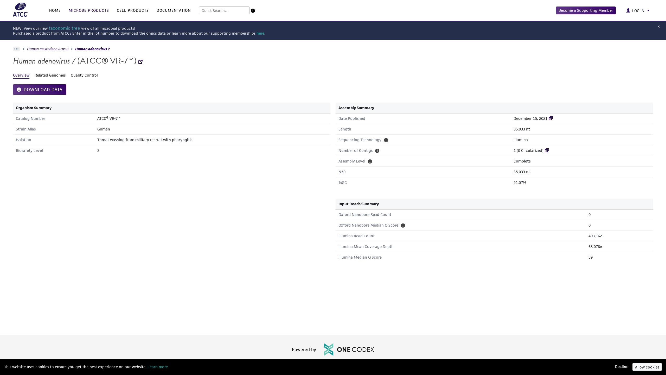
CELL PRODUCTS (133, 10)
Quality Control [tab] (84, 75)
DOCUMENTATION (174, 10)
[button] (586, 10)
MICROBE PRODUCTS (89, 10)
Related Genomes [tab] (50, 75)
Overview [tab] (21, 75)
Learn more (157, 366)
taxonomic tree (64, 28)
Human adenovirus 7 (92, 49)
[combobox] (224, 10)
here (260, 33)
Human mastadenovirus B (47, 49)
